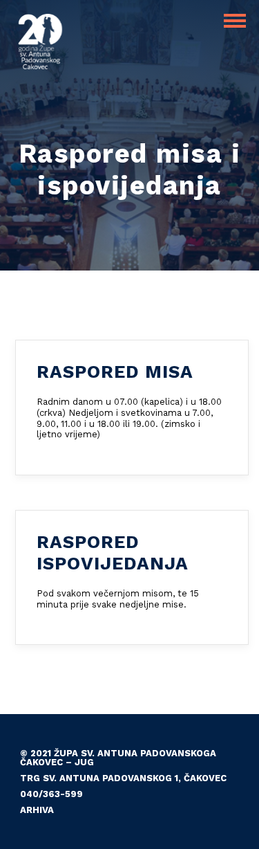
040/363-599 (51, 794)
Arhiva (37, 810)
